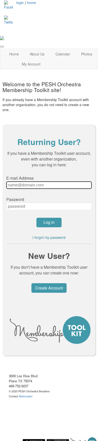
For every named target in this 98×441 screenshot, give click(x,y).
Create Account (49, 288)
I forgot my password (49, 237)
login (20, 2)
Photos (86, 53)
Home (14, 53)
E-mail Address (20, 178)
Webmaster (26, 396)
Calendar (63, 53)
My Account (31, 63)
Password (15, 199)
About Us (37, 53)
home (31, 2)
